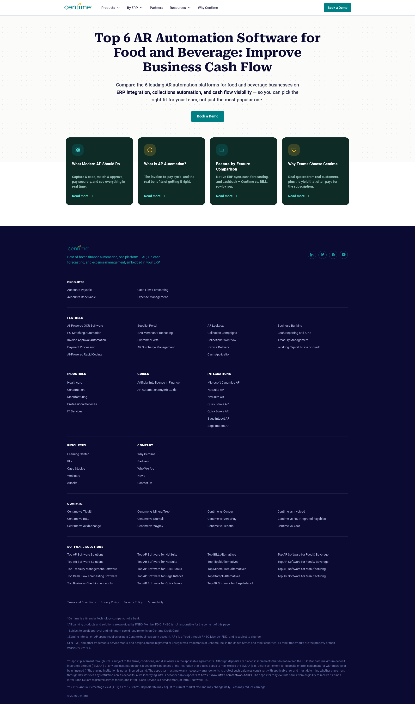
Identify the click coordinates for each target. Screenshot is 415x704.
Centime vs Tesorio (220, 526)
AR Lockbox (216, 325)
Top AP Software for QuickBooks (159, 569)
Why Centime (208, 8)
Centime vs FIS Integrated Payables (302, 518)
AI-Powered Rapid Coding (84, 354)
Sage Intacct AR (218, 426)
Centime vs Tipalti (79, 511)
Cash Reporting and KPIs (294, 333)
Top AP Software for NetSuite (157, 554)
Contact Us (144, 483)
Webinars (73, 475)
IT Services (75, 411)
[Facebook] (333, 255)
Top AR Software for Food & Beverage (303, 554)
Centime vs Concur (220, 511)
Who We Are (145, 468)
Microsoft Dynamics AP (224, 382)
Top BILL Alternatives (222, 554)
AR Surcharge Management (156, 347)
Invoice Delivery (218, 347)
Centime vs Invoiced (291, 511)
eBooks (72, 483)
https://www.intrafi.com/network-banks (226, 675)
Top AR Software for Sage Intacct (230, 583)
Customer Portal (148, 340)
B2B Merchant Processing (155, 333)
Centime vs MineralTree (153, 511)
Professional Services (82, 404)
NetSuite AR (216, 397)
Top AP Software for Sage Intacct (160, 576)
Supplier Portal (147, 325)
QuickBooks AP (218, 404)
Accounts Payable (79, 290)
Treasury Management (293, 340)
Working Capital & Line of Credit (299, 347)
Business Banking (290, 325)
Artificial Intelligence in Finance (158, 382)
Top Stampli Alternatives (224, 576)
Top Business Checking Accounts (90, 583)
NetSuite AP (216, 390)
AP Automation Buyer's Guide (157, 390)
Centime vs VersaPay (222, 518)
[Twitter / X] (322, 255)
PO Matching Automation (84, 333)
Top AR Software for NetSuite (157, 561)
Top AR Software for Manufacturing (302, 576)
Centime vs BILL (78, 518)
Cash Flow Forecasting (152, 290)
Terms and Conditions (81, 602)
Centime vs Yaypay (150, 526)
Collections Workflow (222, 340)
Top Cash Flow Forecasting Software (92, 576)
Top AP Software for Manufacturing (302, 569)
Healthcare (74, 382)
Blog (70, 461)
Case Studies (76, 468)
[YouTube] (344, 255)
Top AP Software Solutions (85, 554)
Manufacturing (77, 397)
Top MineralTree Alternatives (227, 569)
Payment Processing (81, 347)
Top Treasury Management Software (92, 569)
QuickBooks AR (218, 411)
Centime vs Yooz (289, 526)
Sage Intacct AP (218, 418)
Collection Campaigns (222, 333)
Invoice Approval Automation (86, 340)
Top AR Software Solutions (85, 561)
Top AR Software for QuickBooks (159, 583)
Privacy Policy (110, 602)
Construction (76, 390)
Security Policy (133, 602)
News (141, 475)
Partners (156, 8)
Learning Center (78, 454)
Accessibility (155, 602)
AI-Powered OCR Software (85, 325)
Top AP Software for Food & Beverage (303, 561)
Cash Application (219, 354)
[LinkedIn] (312, 255)
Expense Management (152, 297)
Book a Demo (338, 8)
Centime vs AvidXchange (84, 526)
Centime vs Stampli (150, 518)
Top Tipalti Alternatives (223, 561)
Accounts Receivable (81, 297)
